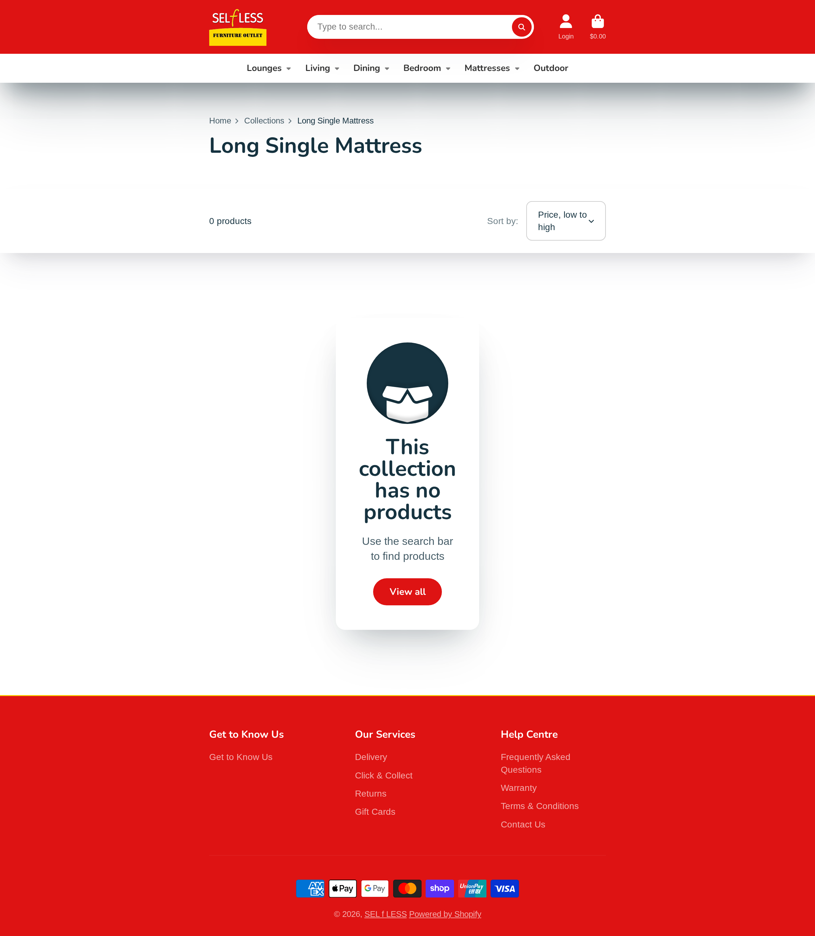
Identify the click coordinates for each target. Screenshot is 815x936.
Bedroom (422, 68)
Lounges (264, 68)
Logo (237, 27)
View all (408, 591)
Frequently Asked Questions (535, 763)
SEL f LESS (386, 914)
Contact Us (523, 824)
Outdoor (551, 68)
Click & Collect (384, 775)
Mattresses (487, 68)
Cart (598, 26)
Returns (370, 794)
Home (220, 120)
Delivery (371, 757)
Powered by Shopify (445, 914)
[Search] (521, 27)
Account (566, 26)
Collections (264, 120)
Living (317, 68)
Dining (366, 68)
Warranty (519, 788)
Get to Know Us (241, 757)
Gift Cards (375, 812)
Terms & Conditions (540, 806)
